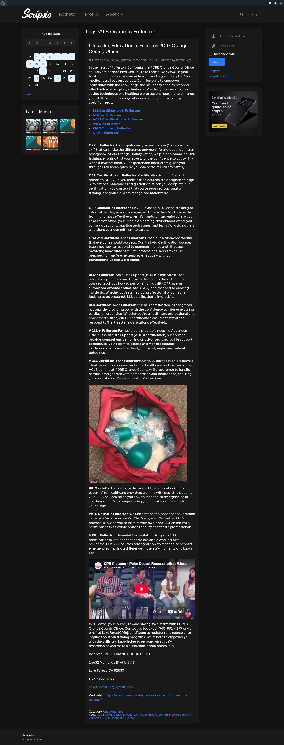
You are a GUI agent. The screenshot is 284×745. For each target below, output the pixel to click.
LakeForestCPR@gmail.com (111, 687)
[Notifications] (275, 3)
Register (68, 14)
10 (36, 64)
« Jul (29, 94)
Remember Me (224, 54)
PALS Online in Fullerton (119, 718)
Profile (91, 14)
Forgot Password (220, 76)
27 (57, 78)
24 (36, 78)
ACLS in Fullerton (152, 714)
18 (43, 71)
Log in (255, 14)
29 (72, 78)
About (112, 14)
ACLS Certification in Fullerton (118, 714)
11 (43, 64)
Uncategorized (113, 711)
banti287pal (184, 60)
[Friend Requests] (270, 3)
